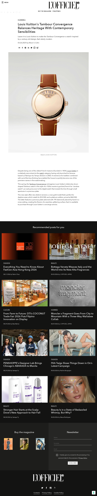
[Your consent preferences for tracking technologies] (93, 492)
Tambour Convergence (37, 184)
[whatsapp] (34, 48)
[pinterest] (25, 48)
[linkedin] (28, 48)
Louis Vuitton (72, 171)
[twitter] (31, 48)
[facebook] (22, 48)
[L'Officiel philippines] (64, 5)
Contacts (37, 493)
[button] (44, 444)
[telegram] (37, 48)
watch (42, 173)
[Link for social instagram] (51, 488)
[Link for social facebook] (46, 488)
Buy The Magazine (44, 11)
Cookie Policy (58, 493)
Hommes (21, 20)
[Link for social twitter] (42, 488)
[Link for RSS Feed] (55, 488)
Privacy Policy (83, 458)
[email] (19, 48)
